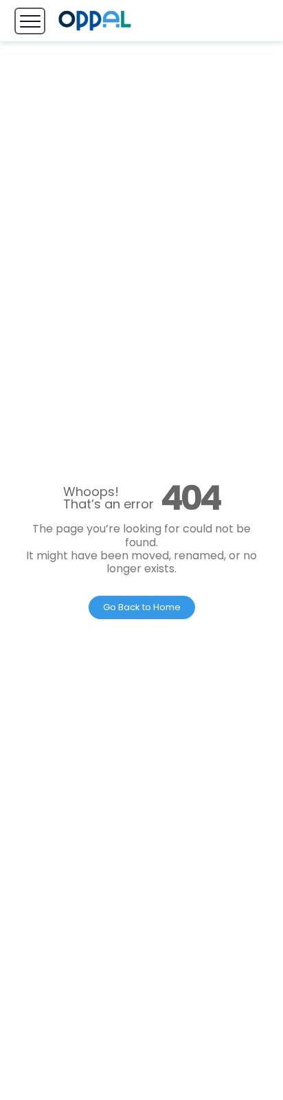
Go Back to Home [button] (142, 607)
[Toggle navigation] (29, 21)
